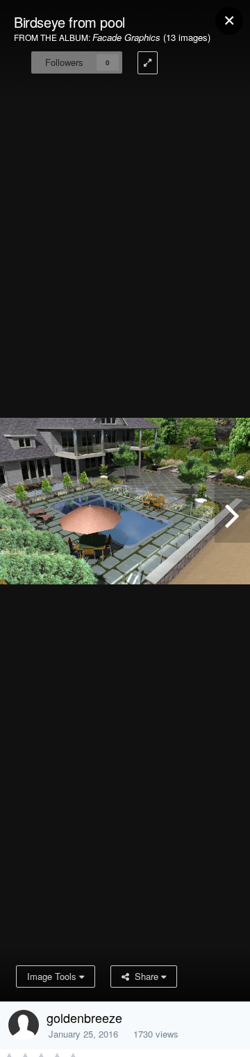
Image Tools (53, 976)
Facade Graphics (126, 37)
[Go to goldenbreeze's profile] (23, 1025)
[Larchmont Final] (232, 511)
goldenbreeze (84, 1017)
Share (145, 976)
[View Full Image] (148, 62)
